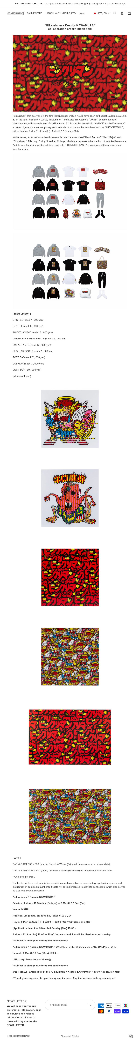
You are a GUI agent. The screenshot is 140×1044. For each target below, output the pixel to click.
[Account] (122, 13)
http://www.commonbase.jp (36, 959)
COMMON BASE (22, 1036)
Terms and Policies (70, 1036)
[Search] (114, 13)
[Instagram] (131, 1036)
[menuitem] (82, 13)
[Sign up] (90, 1004)
